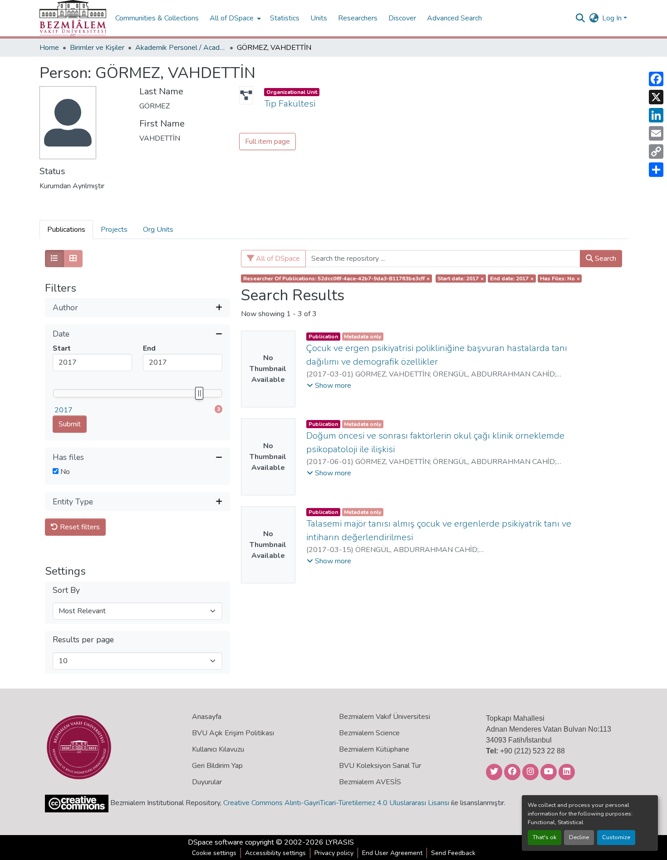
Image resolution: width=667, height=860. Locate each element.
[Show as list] (54, 258)
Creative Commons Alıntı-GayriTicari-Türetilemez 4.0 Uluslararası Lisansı (336, 803)
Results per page (83, 640)
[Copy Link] (656, 151)
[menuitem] (234, 18)
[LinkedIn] (656, 115)
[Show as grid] (73, 258)
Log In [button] (612, 18)
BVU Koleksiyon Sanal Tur (380, 765)
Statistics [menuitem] (284, 18)
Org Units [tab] (158, 230)
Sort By (66, 590)
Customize (616, 837)
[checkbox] (56, 471)
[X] (656, 97)
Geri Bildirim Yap (217, 765)
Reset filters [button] (79, 527)
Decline (579, 837)
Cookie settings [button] (214, 853)
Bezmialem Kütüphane (374, 749)
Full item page (267, 142)
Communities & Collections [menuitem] (157, 18)
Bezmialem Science (369, 733)
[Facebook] (656, 79)
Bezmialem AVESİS (370, 782)
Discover (402, 18)
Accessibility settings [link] (275, 853)
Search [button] (604, 259)
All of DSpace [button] (232, 18)
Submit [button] (70, 424)
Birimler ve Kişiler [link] (97, 48)
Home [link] (49, 48)
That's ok (544, 837)
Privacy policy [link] (333, 853)
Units (318, 18)
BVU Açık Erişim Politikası (233, 733)
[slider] (199, 393)
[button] (72, 18)
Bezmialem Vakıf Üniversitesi (384, 716)
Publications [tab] (66, 230)
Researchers (358, 18)
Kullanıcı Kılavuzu (218, 749)
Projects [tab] (114, 230)
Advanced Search (454, 18)
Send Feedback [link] (453, 853)
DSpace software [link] (215, 842)
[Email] (656, 133)
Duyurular (207, 782)
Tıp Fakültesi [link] (289, 104)
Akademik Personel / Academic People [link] (180, 48)
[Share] (656, 170)
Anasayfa (206, 716)
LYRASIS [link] (339, 842)
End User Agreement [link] (392, 853)
